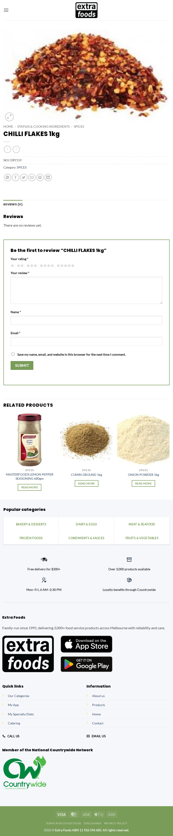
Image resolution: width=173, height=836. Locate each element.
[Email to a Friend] (32, 177)
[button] (6, 10)
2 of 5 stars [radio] (19, 266)
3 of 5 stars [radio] (31, 266)
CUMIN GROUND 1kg (86, 475)
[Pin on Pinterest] (40, 177)
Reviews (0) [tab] (13, 204)
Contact (97, 723)
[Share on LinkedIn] (48, 177)
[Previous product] (16, 149)
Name (16, 312)
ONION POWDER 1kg (143, 475)
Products (98, 705)
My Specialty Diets (21, 714)
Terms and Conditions (63, 823)
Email (15, 333)
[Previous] (3, 456)
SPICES (79, 126)
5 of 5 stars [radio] (65, 266)
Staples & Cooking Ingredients (43, 126)
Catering (14, 723)
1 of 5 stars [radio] (11, 266)
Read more (29, 487)
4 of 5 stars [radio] (46, 266)
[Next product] (7, 149)
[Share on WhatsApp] (7, 177)
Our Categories (18, 696)
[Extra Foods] (86, 10)
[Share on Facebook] (15, 177)
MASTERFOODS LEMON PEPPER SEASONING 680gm (29, 476)
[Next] (169, 456)
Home (8, 126)
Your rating (19, 259)
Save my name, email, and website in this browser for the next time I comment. (71, 354)
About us (98, 696)
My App (13, 705)
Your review (20, 273)
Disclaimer (92, 823)
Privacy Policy (115, 823)
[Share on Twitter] (23, 177)
